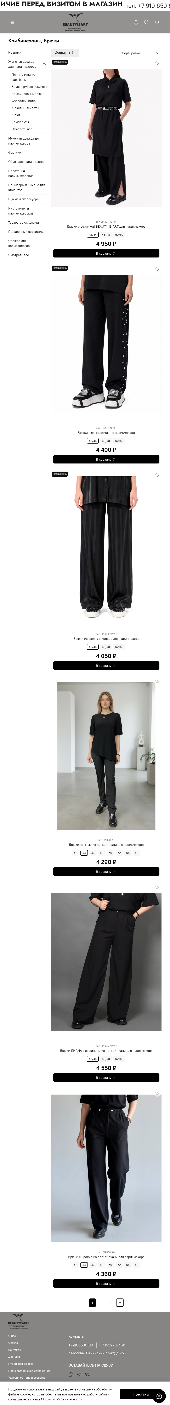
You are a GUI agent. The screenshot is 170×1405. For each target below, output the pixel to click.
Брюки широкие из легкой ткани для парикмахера (106, 1257)
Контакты (14, 1350)
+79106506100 (80, 1345)
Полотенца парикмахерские (21, 173)
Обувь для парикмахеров (27, 161)
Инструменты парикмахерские (21, 210)
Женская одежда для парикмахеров (22, 64)
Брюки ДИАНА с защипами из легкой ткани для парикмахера (106, 1050)
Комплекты (20, 122)
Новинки (14, 52)
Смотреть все (22, 129)
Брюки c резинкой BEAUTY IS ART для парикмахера (106, 226)
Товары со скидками (23, 222)
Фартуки (14, 152)
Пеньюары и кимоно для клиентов (26, 187)
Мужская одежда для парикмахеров (24, 140)
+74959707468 (112, 1345)
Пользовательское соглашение (29, 1371)
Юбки (16, 115)
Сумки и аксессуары (23, 199)
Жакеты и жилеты (25, 108)
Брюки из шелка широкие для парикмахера (106, 638)
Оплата (13, 1343)
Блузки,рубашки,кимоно (29, 87)
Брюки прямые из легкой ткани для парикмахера (106, 844)
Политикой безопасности (62, 1399)
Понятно (141, 1394)
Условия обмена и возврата (26, 1377)
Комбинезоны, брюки (28, 94)
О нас (12, 1336)
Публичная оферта (20, 1364)
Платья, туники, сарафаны (23, 77)
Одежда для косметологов (19, 243)
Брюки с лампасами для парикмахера (106, 432)
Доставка (14, 1356)
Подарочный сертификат (27, 231)
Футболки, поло (24, 101)
